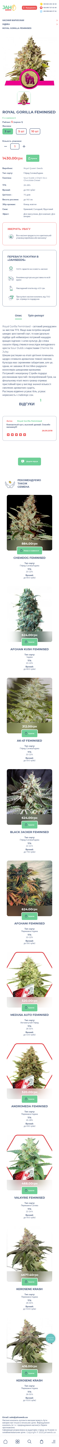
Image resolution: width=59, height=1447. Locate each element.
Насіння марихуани (13, 20)
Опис (18, 315)
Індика (6, 24)
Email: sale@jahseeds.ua (15, 1417)
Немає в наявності (31, 550)
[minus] (5, 146)
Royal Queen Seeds (33, 168)
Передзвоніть (30, 8)
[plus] (24, 146)
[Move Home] (5, 1442)
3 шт (8, 131)
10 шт (35, 131)
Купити (34, 158)
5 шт (21, 131)
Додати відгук (32, 461)
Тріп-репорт (36, 315)
